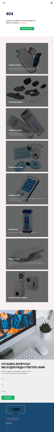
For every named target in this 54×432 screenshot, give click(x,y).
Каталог (7, 425)
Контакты (8, 428)
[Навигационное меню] (52, 3)
